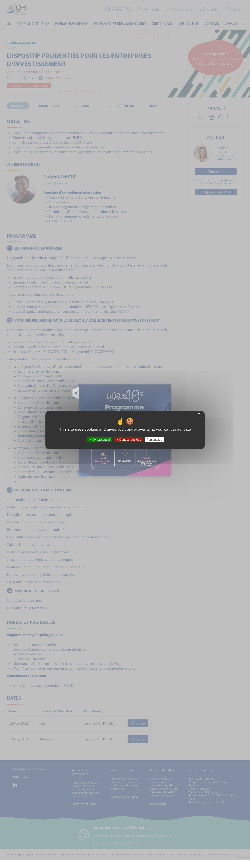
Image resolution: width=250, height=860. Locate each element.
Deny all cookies (130, 439)
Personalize (154, 439)
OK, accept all (101, 439)
